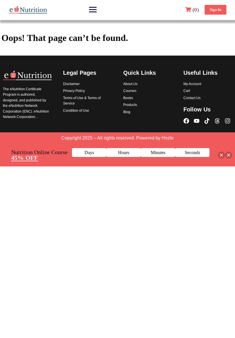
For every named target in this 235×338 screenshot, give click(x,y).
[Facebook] (186, 121)
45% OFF (24, 157)
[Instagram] (227, 121)
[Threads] (217, 121)
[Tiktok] (207, 121)
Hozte (168, 137)
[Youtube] (196, 121)
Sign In (215, 9)
